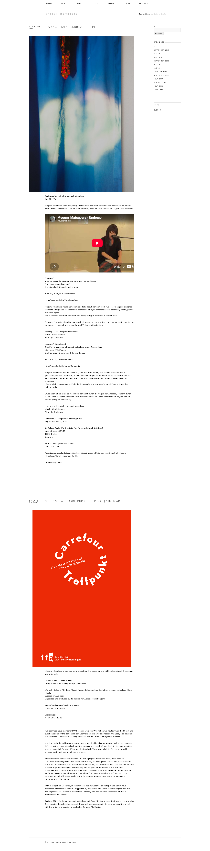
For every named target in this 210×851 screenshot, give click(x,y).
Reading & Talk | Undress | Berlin (70, 26)
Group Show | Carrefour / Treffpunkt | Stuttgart (83, 501)
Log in (158, 110)
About (111, 3)
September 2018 (161, 50)
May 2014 (158, 57)
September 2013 (161, 61)
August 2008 (160, 82)
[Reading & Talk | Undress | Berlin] (81, 193)
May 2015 (158, 54)
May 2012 (158, 64)
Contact (128, 3)
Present (49, 3)
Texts (95, 3)
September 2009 (161, 75)
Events (80, 3)
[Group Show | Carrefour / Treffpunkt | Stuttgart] (81, 668)
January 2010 (160, 72)
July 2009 (158, 79)
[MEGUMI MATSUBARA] (62, 14)
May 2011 (158, 68)
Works (64, 3)
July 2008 (158, 86)
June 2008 (159, 90)
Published (144, 3)
